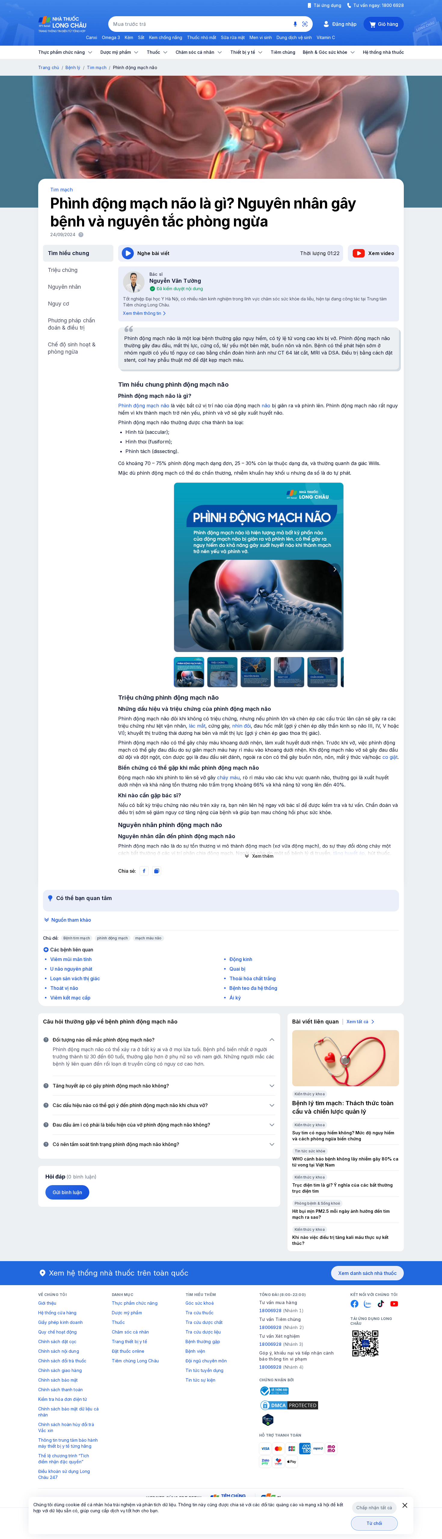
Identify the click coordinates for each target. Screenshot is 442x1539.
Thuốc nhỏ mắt (201, 37)
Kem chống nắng (165, 37)
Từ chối (374, 1523)
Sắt (141, 37)
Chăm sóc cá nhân (130, 1331)
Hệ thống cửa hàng (57, 1312)
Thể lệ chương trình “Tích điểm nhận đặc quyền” (63, 1458)
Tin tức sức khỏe (310, 1151)
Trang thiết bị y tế (129, 1341)
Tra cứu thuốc (199, 1312)
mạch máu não (148, 938)
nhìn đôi (241, 726)
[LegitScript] (289, 1420)
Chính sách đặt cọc (57, 1341)
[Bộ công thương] (274, 1391)
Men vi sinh (261, 37)
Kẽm (129, 37)
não (266, 406)
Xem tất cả (357, 1021)
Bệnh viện (195, 1351)
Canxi (91, 37)
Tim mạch (96, 67)
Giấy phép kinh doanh (60, 1322)
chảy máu (228, 777)
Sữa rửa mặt (233, 37)
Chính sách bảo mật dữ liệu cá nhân (68, 1411)
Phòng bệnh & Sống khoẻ (317, 1203)
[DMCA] (289, 1405)
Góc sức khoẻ (200, 1303)
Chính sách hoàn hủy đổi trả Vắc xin (66, 1427)
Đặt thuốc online (128, 1351)
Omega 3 (111, 37)
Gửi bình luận (67, 1192)
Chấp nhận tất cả (374, 1507)
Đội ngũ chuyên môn (206, 1360)
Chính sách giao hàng (60, 1370)
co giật (389, 757)
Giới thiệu (47, 1303)
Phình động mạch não (143, 406)
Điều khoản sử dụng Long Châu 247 (64, 1474)
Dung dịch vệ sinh (294, 37)
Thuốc (118, 1322)
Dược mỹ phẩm (127, 1312)
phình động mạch (112, 938)
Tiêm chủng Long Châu (135, 1360)
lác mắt (197, 726)
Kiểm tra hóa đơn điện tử (62, 1399)
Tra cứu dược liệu (203, 1331)
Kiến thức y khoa (310, 1094)
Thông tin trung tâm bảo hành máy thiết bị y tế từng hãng (68, 1443)
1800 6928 (393, 5)
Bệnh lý (73, 67)
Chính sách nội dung (58, 1351)
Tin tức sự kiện (200, 1379)
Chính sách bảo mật (58, 1379)
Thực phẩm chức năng (135, 1303)
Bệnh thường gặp (203, 1341)
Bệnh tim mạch (76, 938)
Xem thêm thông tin (142, 313)
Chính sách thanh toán (60, 1389)
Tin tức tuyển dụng (205, 1370)
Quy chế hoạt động (57, 1331)
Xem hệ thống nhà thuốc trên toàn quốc (119, 1273)
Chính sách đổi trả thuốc (62, 1360)
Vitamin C (326, 37)
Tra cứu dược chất (204, 1322)
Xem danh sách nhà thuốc (367, 1273)
